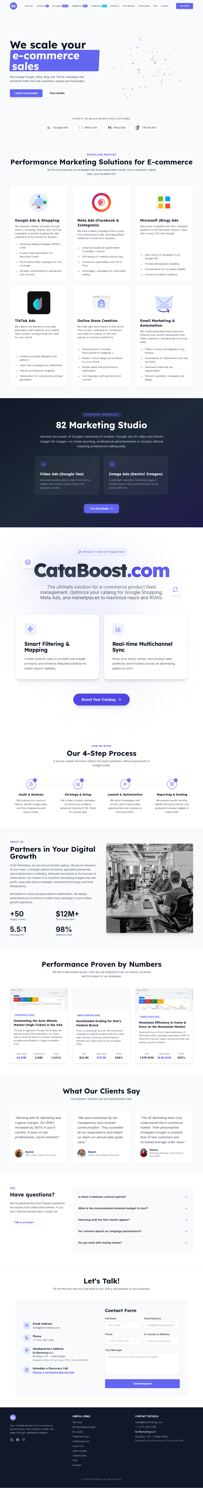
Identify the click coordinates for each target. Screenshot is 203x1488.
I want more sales (26, 93)
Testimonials (79, 1455)
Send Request (142, 1383)
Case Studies (80, 1450)
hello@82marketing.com (46, 1327)
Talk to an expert (24, 1222)
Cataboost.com (81, 1441)
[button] (148, 68)
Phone (108, 1334)
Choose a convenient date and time (53, 1372)
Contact (77, 1465)
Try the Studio (99, 508)
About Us (78, 1446)
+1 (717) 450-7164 (43, 1340)
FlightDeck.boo (81, 1436)
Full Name (110, 1318)
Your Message (113, 1350)
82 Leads (78, 1431)
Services (77, 1422)
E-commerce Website (156, 1334)
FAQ (75, 1460)
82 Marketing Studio (84, 1426)
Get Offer (184, 6)
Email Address (152, 1318)
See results (57, 93)
